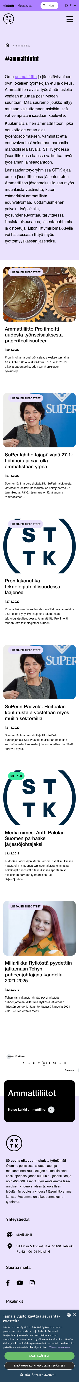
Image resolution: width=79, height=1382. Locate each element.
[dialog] (39, 1346)
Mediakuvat (25, 5)
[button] (39, 1374)
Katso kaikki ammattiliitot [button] (27, 1109)
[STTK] (28, 18)
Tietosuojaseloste (59, 1347)
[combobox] (50, 5)
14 (65, 1062)
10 (54, 1062)
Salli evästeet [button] (39, 1356)
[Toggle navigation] (69, 19)
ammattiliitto (26, 76)
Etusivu (8, 45)
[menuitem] (72, 5)
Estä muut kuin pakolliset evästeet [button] (39, 1365)
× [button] (74, 1314)
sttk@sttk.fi (24, 1234)
